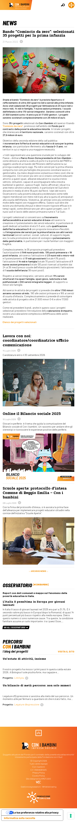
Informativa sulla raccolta (19, 818)
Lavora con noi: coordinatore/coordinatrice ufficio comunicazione (36, 340)
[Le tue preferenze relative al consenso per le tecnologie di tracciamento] (70, 815)
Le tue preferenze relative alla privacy (36, 812)
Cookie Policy (38, 776)
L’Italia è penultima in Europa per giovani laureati (34, 603)
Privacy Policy (38, 773)
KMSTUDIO (46, 779)
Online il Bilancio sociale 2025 (32, 414)
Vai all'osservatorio (14, 627)
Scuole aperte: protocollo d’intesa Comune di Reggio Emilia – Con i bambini (35, 492)
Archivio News (38, 571)
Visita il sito (66, 651)
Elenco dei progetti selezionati (20, 322)
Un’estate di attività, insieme (24, 659)
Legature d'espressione (26, 704)
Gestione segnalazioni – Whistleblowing (38, 787)
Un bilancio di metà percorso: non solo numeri (37, 685)
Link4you (19, 677)
